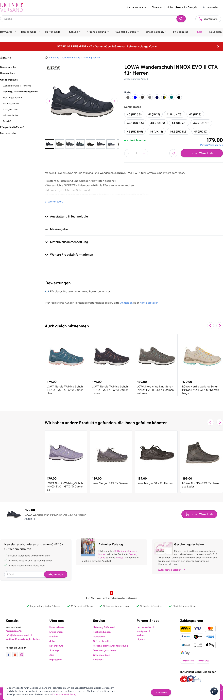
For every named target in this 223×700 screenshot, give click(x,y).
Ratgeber (98, 659)
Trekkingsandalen (12, 97)
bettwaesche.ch (145, 627)
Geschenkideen (101, 654)
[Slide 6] (100, 144)
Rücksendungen (102, 631)
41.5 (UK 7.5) (175, 114)
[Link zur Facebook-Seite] (9, 654)
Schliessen (161, 692)
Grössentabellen (102, 641)
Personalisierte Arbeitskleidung (110, 645)
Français (192, 7)
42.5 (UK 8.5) (135, 123)
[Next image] (114, 101)
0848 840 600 (14, 631)
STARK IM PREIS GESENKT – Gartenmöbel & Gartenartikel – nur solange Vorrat (107, 46)
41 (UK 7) (154, 114)
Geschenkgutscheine (104, 650)
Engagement (56, 631)
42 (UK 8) (195, 114)
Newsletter (99, 636)
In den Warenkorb (202, 153)
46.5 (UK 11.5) (179, 131)
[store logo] (11, 7)
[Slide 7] (110, 144)
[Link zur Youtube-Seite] (15, 654)
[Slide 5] (90, 144)
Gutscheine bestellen (169, 569)
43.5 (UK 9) (157, 123)
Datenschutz (56, 645)
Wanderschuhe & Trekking (17, 85)
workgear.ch (143, 631)
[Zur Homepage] (46, 57)
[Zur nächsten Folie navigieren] (219, 325)
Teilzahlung (203, 660)
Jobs (170, 7)
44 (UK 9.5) (179, 123)
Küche (101, 557)
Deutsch (180, 7)
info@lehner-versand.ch (19, 635)
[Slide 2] (59, 144)
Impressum (55, 659)
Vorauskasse (188, 660)
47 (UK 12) (200, 131)
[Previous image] (49, 101)
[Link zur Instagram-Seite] (21, 654)
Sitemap (54, 650)
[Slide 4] (80, 144)
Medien (53, 636)
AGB (51, 654)
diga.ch (141, 639)
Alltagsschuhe (10, 109)
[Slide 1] (49, 144)
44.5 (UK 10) (201, 123)
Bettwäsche (120, 551)
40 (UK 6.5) (134, 114)
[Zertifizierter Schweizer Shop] (184, 679)
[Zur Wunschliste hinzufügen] (173, 153)
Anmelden (126, 302)
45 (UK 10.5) (135, 131)
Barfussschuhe (11, 103)
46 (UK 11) (156, 131)
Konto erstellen (149, 302)
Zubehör (7, 121)
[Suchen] (181, 18)
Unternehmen (56, 627)
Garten (132, 554)
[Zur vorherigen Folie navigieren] (210, 325)
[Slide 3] (70, 144)
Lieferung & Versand (104, 627)
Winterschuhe (10, 115)
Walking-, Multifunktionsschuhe (20, 91)
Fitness (119, 557)
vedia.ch (141, 635)
